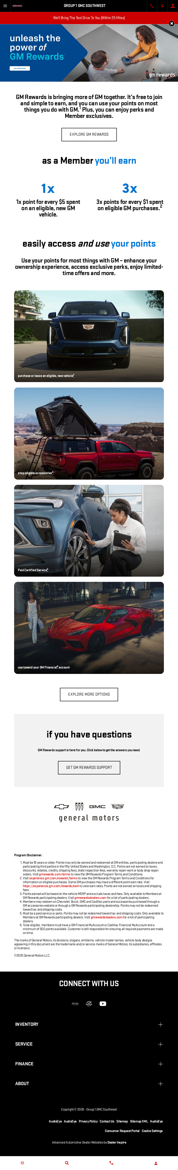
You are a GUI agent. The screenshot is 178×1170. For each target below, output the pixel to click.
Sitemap (122, 1121)
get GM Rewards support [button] (89, 767)
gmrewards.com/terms (54, 874)
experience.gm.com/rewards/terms (53, 878)
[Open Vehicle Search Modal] (66, 1162)
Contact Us (107, 1121)
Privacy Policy (88, 1121)
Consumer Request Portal (122, 1131)
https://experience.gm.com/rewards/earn (51, 886)
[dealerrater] (89, 1003)
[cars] (75, 1003)
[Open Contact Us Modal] (152, 6)
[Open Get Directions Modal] (162, 6)
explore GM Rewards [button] (89, 134)
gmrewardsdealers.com (90, 898)
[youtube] (103, 1003)
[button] (172, 23)
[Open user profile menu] (173, 5)
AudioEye (55, 1121)
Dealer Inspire (116, 1142)
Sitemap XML (139, 1121)
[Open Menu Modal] (5, 6)
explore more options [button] (89, 694)
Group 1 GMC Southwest (101, 1109)
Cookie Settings (152, 1131)
